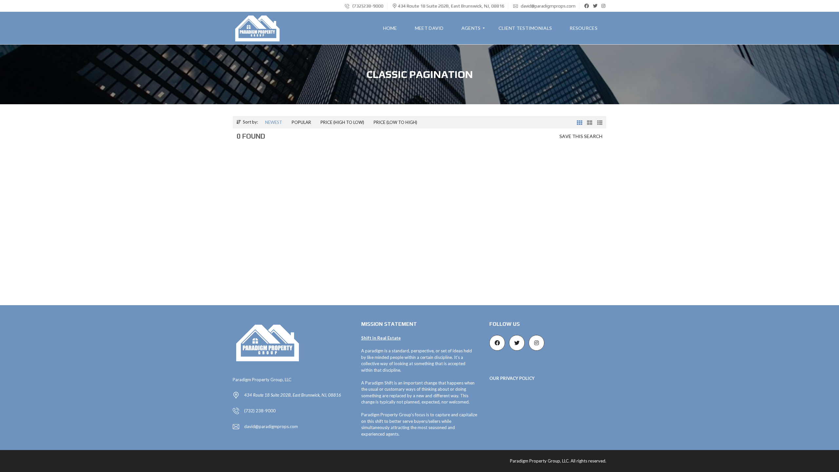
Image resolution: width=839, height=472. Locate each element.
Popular (301, 122)
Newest (273, 122)
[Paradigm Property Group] (258, 28)
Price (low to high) (395, 122)
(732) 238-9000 (260, 410)
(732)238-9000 (367, 6)
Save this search (580, 136)
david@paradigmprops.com (548, 6)
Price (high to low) (342, 122)
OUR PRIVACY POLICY (512, 378)
